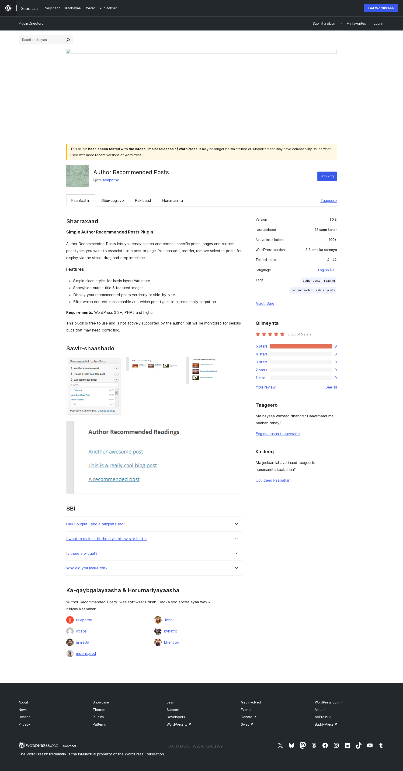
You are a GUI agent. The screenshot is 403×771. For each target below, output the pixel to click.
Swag (247, 724)
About (23, 702)
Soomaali (69, 746)
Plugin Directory (31, 23)
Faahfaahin (80, 200)
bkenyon (171, 642)
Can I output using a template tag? (95, 524)
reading (329, 280)
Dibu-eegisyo (112, 200)
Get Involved (251, 702)
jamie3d (82, 642)
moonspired (86, 653)
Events (246, 710)
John (168, 620)
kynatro (170, 631)
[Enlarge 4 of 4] (235, 427)
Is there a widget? (81, 553)
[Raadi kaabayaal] (68, 39)
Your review (266, 387)
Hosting (25, 717)
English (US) (327, 270)
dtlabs (81, 631)
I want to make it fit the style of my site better (106, 539)
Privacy (24, 724)
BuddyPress (326, 724)
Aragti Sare (265, 303)
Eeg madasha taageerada (278, 433)
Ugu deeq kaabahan (273, 480)
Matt (320, 710)
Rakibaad (143, 200)
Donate (248, 717)
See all (331, 387)
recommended (302, 290)
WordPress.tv (179, 724)
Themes (99, 710)
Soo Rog (327, 176)
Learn (171, 702)
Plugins (98, 717)
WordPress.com (329, 702)
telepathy (111, 180)
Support (173, 710)
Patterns (99, 724)
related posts (325, 290)
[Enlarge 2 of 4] (176, 363)
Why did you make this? (87, 568)
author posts (311, 280)
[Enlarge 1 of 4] (116, 363)
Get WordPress (381, 8)
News (23, 710)
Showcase (101, 702)
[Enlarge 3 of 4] (235, 363)
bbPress (323, 717)
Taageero (328, 200)
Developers (176, 717)
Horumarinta (172, 200)
